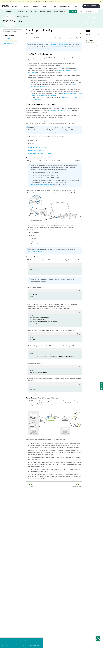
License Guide (22, 11)
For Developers (59, 11)
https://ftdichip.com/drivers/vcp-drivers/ (42, 184)
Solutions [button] (14, 6)
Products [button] (25, 6)
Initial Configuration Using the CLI (93, 45)
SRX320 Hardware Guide (35, 251)
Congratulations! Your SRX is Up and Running (41, 153)
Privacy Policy (6, 645)
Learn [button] (76, 6)
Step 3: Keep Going (9, 43)
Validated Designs (45, 11)
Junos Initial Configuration (52, 132)
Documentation (9, 11)
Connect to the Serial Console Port (37, 147)
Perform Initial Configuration (36, 150)
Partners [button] (45, 6)
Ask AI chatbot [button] (18, 1)
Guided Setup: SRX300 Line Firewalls (58, 44)
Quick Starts (33, 11)
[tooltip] (88, 31)
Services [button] (35, 6)
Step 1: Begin (7, 38)
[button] (98, 638)
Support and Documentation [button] (62, 6)
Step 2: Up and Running (10, 41)
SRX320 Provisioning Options (92, 42)
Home (4, 16)
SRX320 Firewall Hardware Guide (60, 110)
